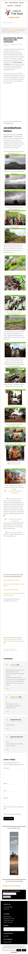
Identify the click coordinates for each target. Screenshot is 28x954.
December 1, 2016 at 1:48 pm (16, 721)
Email (5, 790)
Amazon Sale (14, 17)
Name (5, 783)
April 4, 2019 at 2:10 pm (15, 738)
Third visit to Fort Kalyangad (11, 589)
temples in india (13, 650)
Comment (7, 768)
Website (6, 797)
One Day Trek (12, 649)
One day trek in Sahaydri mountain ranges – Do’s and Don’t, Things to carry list (14, 641)
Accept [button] (18, 950)
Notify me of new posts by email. (12, 814)
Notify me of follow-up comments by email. (14, 807)
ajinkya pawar (14, 697)
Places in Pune (7, 916)
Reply (7, 688)
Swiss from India (8, 922)
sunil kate (13, 664)
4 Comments (13, 44)
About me (6, 909)
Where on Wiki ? (8, 942)
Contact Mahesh (8, 907)
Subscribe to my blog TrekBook (11, 891)
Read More (14, 952)
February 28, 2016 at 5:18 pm (16, 698)
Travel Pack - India (8, 920)
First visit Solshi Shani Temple (11, 580)
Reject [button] (24, 950)
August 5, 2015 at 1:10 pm (15, 666)
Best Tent (6, 936)
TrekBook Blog (14, 12)
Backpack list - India (9, 918)
